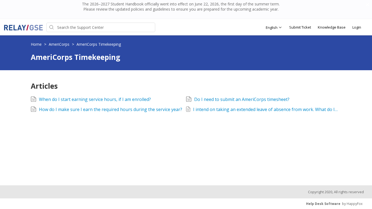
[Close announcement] (367, 5)
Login (356, 27)
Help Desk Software (323, 203)
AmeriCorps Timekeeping (99, 44)
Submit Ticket (300, 27)
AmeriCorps (60, 44)
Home (37, 44)
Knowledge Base (332, 27)
